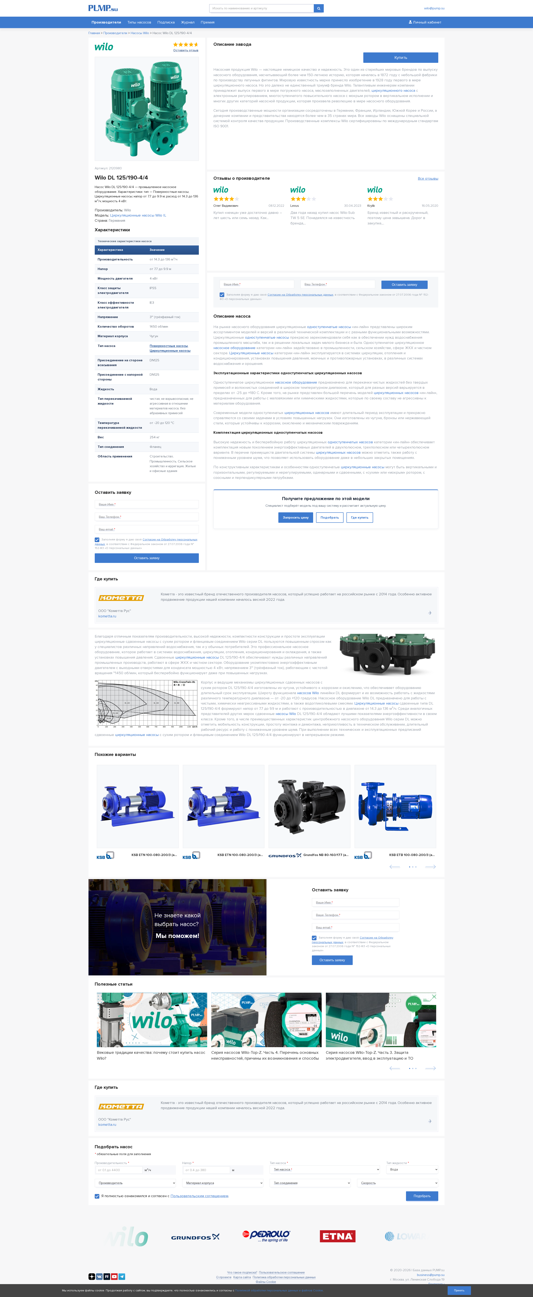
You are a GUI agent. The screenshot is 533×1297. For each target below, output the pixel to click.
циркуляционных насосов (396, 392)
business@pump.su (431, 1275)
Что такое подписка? (242, 1272)
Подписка (166, 22)
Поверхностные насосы (169, 346)
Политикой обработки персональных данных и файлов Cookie (279, 1290)
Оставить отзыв (185, 50)
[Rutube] (106, 1279)
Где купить (360, 517)
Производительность (111, 1163)
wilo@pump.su (434, 8)
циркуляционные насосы (362, 467)
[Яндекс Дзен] (91, 1279)
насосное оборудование (234, 348)
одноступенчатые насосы (329, 327)
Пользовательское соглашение (282, 1272)
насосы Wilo (286, 713)
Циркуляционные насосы (170, 351)
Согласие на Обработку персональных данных (300, 294)
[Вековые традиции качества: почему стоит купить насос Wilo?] (152, 1020)
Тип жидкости (396, 1163)
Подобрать (330, 517)
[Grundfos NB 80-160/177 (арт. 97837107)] (309, 806)
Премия (207, 22)
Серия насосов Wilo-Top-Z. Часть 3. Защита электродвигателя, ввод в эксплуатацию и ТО (369, 1055)
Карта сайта (242, 1277)
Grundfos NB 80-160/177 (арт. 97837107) (326, 855)
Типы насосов (139, 22)
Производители (106, 22)
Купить (400, 57)
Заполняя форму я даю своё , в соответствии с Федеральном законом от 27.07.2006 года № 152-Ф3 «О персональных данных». (146, 544)
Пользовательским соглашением (199, 1196)
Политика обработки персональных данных (284, 1277)
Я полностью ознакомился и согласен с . (165, 1196)
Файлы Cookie (266, 1282)
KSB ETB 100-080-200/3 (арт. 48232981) (412, 855)
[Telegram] (121, 1279)
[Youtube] (114, 1279)
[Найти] (319, 8)
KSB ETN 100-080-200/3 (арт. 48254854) (241, 855)
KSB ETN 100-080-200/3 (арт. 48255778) (155, 855)
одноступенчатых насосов (350, 442)
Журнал (187, 22)
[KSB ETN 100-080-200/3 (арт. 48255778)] (137, 806)
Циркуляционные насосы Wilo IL (138, 215)
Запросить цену (296, 517)
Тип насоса (278, 1163)
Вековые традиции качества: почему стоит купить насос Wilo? (151, 1055)
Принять (459, 1290)
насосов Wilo (308, 693)
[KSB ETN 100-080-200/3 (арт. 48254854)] (223, 806)
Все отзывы (428, 178)
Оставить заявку (332, 960)
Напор (187, 1163)
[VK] (99, 1279)
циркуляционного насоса (393, 90)
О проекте (224, 1277)
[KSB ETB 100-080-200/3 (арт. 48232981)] (395, 806)
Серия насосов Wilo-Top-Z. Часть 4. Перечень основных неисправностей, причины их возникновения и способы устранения (265, 1055)
